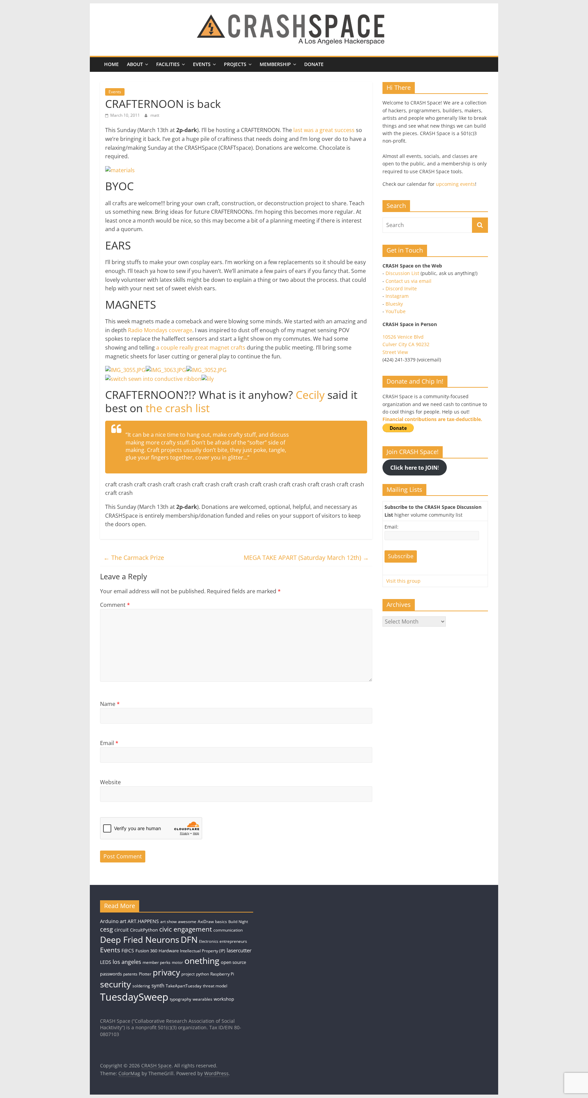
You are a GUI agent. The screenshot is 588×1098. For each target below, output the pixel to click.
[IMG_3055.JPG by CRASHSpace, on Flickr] (125, 370)
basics (221, 921)
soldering (141, 986)
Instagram (397, 296)
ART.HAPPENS (143, 921)
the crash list (178, 408)
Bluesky (394, 304)
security (115, 984)
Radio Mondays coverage (160, 330)
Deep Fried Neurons (139, 939)
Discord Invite (401, 288)
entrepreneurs (233, 941)
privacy (166, 972)
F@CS (127, 950)
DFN (189, 939)
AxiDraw (206, 921)
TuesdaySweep (134, 997)
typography (180, 999)
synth (157, 985)
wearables (202, 999)
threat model (215, 986)
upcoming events (455, 184)
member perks (156, 962)
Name (110, 704)
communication (228, 930)
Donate (314, 64)
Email (109, 743)
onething (201, 960)
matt (154, 115)
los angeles (127, 962)
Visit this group (403, 581)
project (188, 974)
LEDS (105, 962)
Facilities (168, 64)
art (123, 921)
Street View (395, 352)
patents (130, 974)
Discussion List (402, 273)
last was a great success (324, 130)
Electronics (208, 941)
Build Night (238, 921)
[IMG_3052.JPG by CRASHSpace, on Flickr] (206, 370)
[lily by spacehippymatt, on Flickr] (207, 379)
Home (111, 64)
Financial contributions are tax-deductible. (432, 419)
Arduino (109, 921)
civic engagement (185, 929)
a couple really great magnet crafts (200, 347)
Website (110, 782)
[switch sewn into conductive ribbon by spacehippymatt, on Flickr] (153, 379)
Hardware (169, 951)
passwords (111, 974)
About (135, 64)
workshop (224, 999)
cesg (106, 929)
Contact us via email (408, 281)
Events (202, 64)
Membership (275, 64)
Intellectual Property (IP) (202, 951)
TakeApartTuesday (183, 986)
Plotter (145, 974)
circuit (121, 929)
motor (177, 962)
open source (233, 962)
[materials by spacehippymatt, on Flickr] (120, 170)
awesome (187, 921)
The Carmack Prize (133, 557)
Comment (115, 605)
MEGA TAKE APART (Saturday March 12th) (306, 557)
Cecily (310, 394)
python (202, 974)
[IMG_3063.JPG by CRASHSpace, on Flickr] (166, 370)
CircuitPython (144, 930)
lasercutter (239, 950)
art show (168, 921)
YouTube (396, 311)
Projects (235, 64)
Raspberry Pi (222, 974)
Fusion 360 (146, 951)
